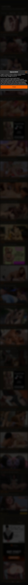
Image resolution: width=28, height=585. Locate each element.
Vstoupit (14, 86)
